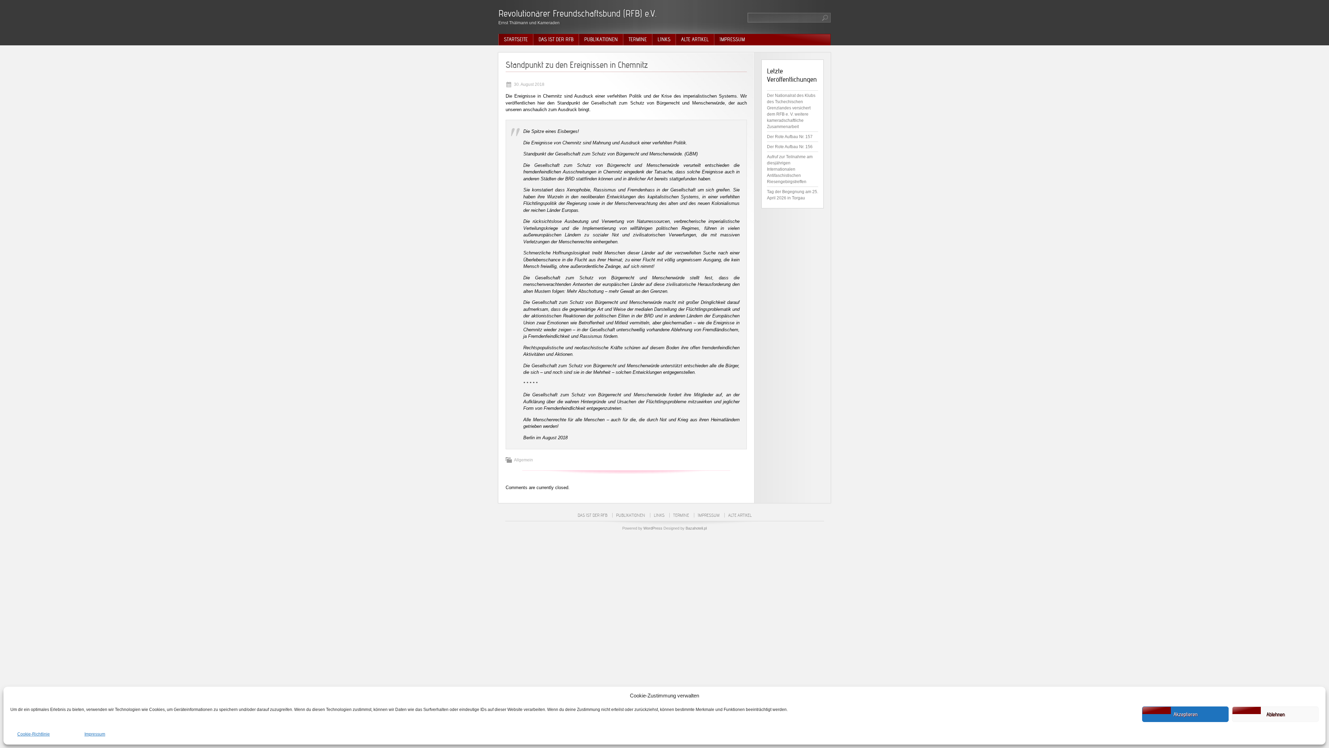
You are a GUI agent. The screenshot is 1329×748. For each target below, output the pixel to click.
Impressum (94, 734)
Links (664, 39)
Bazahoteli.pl (696, 528)
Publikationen (601, 39)
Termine (638, 39)
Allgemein (523, 460)
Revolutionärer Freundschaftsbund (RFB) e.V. (577, 13)
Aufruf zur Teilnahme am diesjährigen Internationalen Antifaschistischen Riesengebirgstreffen (790, 169)
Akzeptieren (1185, 714)
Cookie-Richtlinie (33, 734)
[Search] (825, 17)
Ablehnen (1275, 714)
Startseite (516, 39)
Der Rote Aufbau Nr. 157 (790, 136)
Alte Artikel (695, 39)
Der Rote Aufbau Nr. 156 (790, 146)
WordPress (652, 528)
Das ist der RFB (556, 39)
